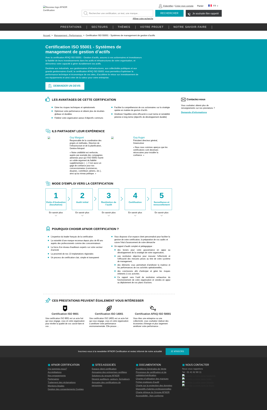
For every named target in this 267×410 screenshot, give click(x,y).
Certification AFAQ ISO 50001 (153, 313)
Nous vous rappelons (192, 369)
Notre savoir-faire (190, 26)
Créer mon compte (184, 6)
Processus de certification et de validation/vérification (151, 373)
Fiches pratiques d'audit (147, 382)
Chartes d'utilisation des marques (152, 378)
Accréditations (54, 372)
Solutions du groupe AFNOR (105, 375)
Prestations (71, 26)
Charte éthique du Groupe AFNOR (153, 392)
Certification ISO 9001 (65, 313)
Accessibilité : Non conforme (149, 395)
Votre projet (152, 26)
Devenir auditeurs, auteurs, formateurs (111, 379)
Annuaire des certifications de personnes (106, 384)
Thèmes (124, 26)
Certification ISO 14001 (109, 313)
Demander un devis (67, 85)
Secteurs (99, 26)
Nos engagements (57, 375)
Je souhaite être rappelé (205, 13)
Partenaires (53, 379)
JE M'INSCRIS (177, 351)
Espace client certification (104, 369)
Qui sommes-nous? (57, 369)
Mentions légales (56, 386)
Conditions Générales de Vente (151, 369)
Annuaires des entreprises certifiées (109, 372)
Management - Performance (68, 35)
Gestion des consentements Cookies (66, 389)
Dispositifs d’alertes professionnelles (153, 389)
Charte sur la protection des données (154, 385)
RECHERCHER (169, 13)
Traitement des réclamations (62, 382)
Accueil (47, 35)
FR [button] (215, 5)
